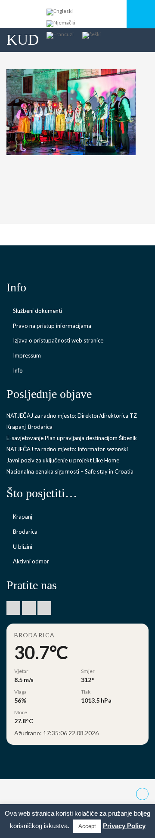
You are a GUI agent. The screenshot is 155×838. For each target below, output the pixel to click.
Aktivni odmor (31, 561)
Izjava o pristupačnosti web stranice (58, 340)
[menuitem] (59, 12)
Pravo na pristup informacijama (52, 325)
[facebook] (13, 608)
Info (18, 370)
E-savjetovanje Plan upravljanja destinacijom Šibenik (71, 437)
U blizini (22, 546)
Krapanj (22, 516)
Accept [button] (87, 826)
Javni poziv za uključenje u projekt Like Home (62, 460)
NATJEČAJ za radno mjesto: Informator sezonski (67, 449)
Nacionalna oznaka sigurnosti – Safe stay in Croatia (69, 471)
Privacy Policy (124, 825)
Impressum (27, 355)
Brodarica (25, 531)
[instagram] (44, 608)
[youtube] (29, 608)
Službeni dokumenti (37, 310)
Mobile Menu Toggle (141, 14)
